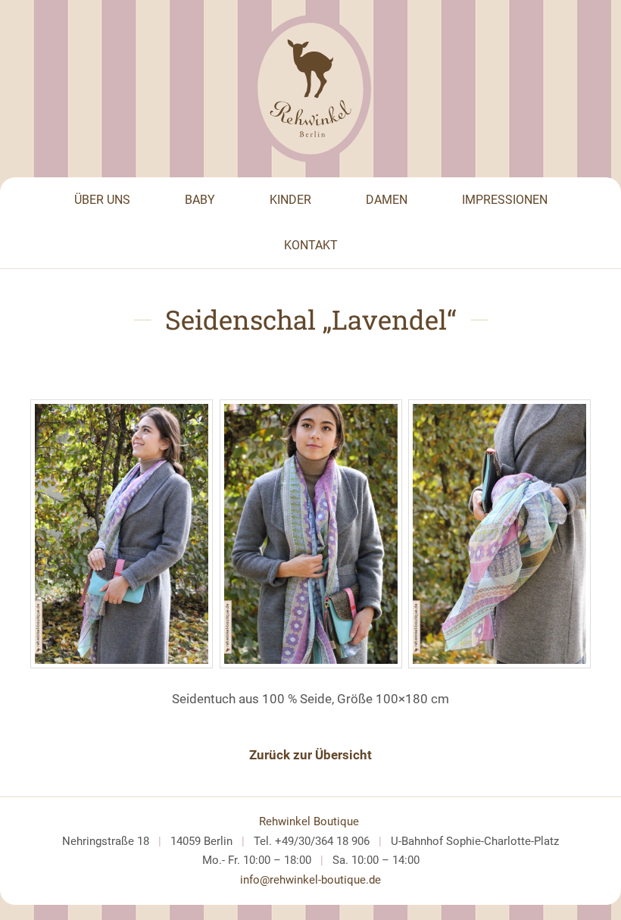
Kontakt (311, 245)
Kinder (290, 199)
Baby (200, 199)
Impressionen (505, 199)
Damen (386, 199)
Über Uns (102, 199)
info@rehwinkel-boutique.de (310, 880)
